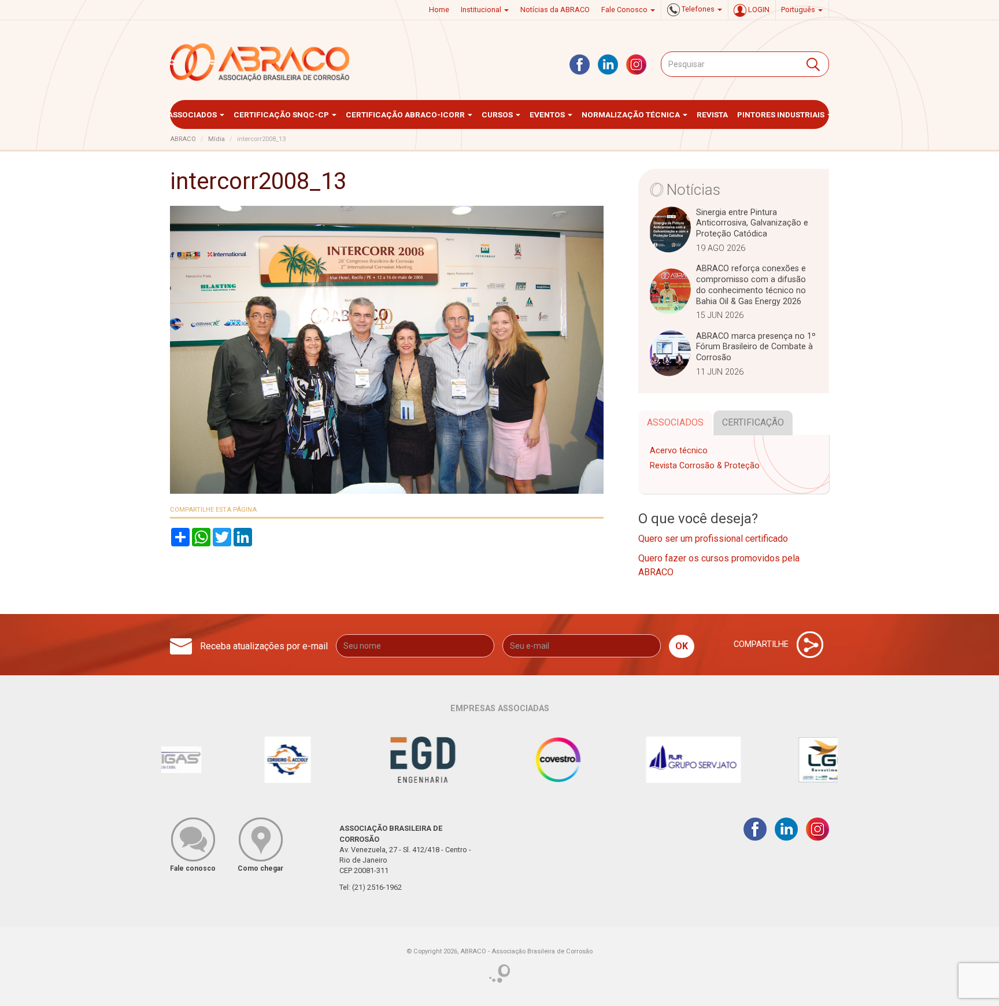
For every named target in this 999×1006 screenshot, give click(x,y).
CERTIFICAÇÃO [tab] (753, 422)
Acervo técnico (679, 451)
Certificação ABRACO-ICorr (406, 114)
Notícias (693, 189)
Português (799, 9)
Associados (193, 114)
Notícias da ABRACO (555, 9)
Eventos (548, 114)
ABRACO (183, 139)
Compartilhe (762, 644)
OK (681, 646)
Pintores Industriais (781, 114)
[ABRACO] (260, 62)
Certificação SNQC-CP (282, 114)
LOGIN (757, 9)
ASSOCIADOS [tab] (675, 422)
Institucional (482, 9)
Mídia (216, 139)
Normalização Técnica (632, 114)
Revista (712, 114)
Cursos (498, 114)
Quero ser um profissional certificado (713, 538)
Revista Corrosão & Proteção (705, 466)
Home (439, 9)
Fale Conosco (625, 9)
